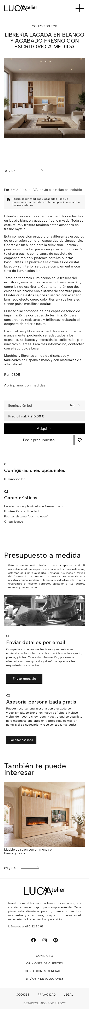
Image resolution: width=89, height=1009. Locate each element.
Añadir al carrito (44, 428)
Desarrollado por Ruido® (44, 1003)
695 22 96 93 (34, 926)
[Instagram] (44, 940)
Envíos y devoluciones (44, 978)
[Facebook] (33, 940)
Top (54, 26)
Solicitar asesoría (21, 740)
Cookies (22, 994)
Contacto (44, 956)
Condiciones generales (44, 971)
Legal (68, 994)
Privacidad (46, 994)
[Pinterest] (55, 940)
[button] (53, 171)
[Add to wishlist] (80, 440)
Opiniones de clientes (44, 963)
